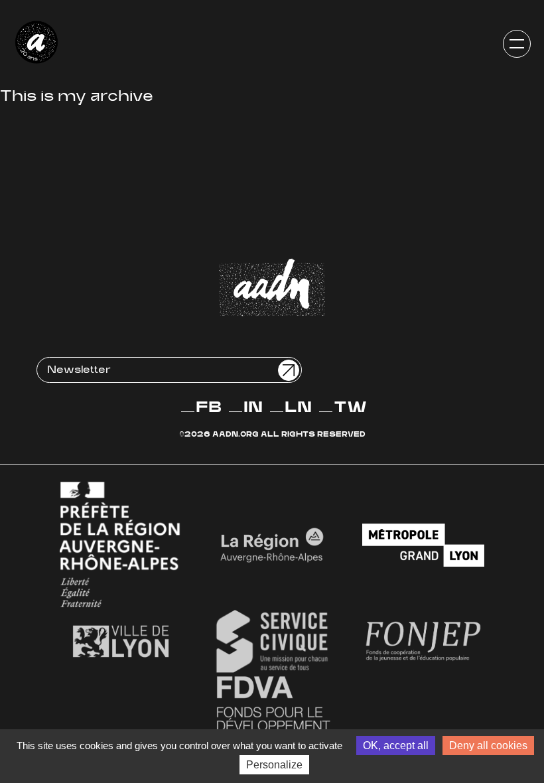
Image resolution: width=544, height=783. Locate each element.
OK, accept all (396, 745)
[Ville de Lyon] (120, 641)
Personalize (274, 764)
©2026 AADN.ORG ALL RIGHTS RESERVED (272, 435)
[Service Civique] (272, 641)
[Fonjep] (423, 641)
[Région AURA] (272, 545)
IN (253, 408)
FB (209, 408)
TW (350, 408)
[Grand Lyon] (423, 545)
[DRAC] (120, 545)
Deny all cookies (488, 745)
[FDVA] (272, 717)
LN (298, 408)
